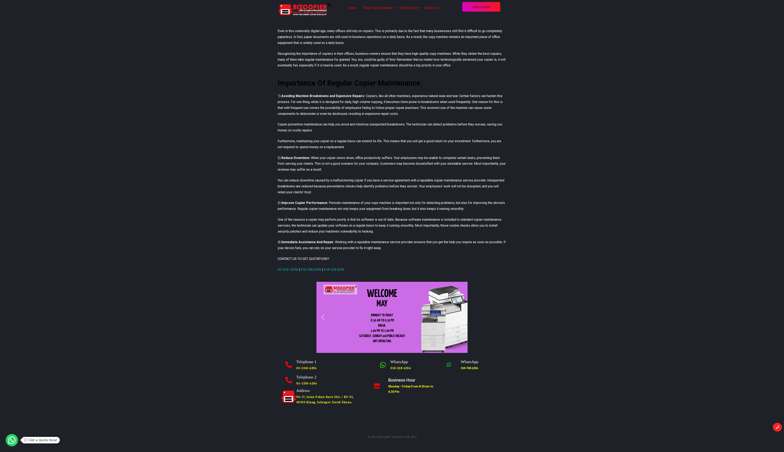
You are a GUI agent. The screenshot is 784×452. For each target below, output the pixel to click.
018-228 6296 (334, 270)
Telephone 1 (306, 361)
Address (303, 390)
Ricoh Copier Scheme (378, 8)
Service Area (408, 8)
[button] (323, 317)
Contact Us (431, 8)
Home (352, 8)
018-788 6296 (311, 270)
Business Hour (401, 380)
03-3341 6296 (288, 270)
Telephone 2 (306, 377)
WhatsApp (399, 361)
